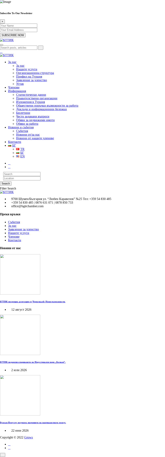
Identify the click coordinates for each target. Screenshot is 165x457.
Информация (17, 91)
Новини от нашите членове (35, 138)
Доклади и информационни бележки (41, 109)
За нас (12, 62)
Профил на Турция (29, 76)
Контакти (14, 142)
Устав (20, 83)
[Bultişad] (7, 40)
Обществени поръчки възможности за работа (47, 105)
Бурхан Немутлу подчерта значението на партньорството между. (33, 422)
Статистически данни (31, 94)
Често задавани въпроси (32, 116)
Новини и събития (21, 127)
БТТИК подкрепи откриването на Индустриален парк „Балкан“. (33, 362)
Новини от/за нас (28, 134)
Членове (14, 87)
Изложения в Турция (30, 102)
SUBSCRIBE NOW (13, 35)
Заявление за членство (31, 80)
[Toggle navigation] (1, 44)
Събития (22, 131)
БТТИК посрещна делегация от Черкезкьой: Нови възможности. (32, 301)
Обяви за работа (27, 123)
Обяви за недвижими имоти (35, 120)
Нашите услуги (26, 69)
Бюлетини (23, 113)
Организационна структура (35, 73)
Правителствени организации (36, 98)
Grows (28, 437)
